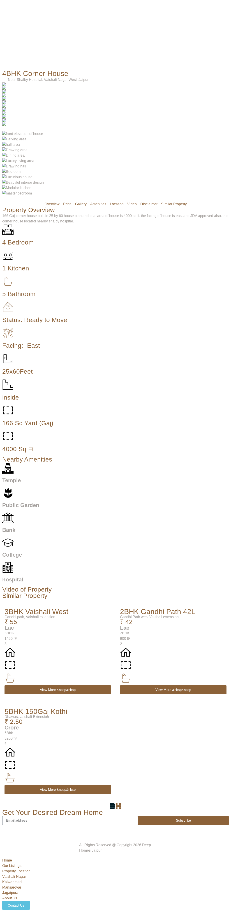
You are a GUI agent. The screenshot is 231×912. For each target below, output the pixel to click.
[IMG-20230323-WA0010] (115, 109)
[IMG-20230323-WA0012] (115, 102)
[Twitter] (44, 830)
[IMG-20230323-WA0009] (115, 91)
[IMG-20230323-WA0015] (115, 113)
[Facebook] (8, 830)
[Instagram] (20, 830)
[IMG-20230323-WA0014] (115, 120)
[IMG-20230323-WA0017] (115, 106)
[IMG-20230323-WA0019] (115, 88)
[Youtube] (32, 830)
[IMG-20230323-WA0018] (115, 95)
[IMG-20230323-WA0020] (115, 84)
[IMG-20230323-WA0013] (115, 124)
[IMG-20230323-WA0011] (115, 99)
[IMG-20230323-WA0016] (115, 117)
